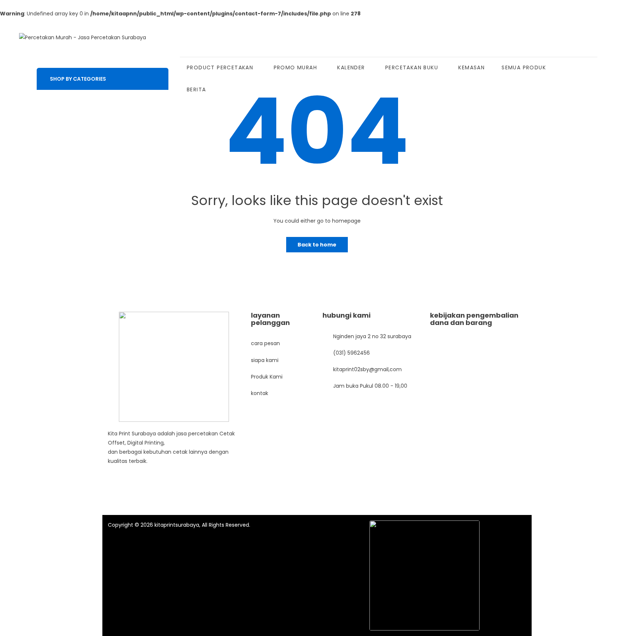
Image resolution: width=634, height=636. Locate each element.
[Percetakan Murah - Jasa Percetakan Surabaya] (82, 37)
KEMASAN (471, 67)
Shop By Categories (78, 79)
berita (196, 89)
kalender (351, 67)
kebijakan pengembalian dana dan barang (474, 319)
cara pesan (265, 343)
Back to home (317, 244)
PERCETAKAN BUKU (411, 67)
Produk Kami (267, 376)
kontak (259, 393)
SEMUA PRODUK (524, 67)
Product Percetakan (220, 67)
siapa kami (264, 360)
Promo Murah (295, 67)
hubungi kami (347, 315)
